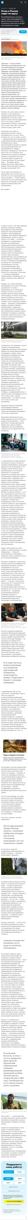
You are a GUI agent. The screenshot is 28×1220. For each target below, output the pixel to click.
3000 (7, 1178)
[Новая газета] (2, 2)
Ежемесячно (8, 1172)
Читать (23, 31)
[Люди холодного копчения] (15, 749)
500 (8, 1183)
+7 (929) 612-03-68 (7, 1212)
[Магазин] (21, 2)
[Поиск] (25, 2)
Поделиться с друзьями (13, 1204)
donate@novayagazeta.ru (9, 1211)
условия (11, 1196)
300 (19, 1183)
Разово (19, 1172)
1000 (19, 1178)
